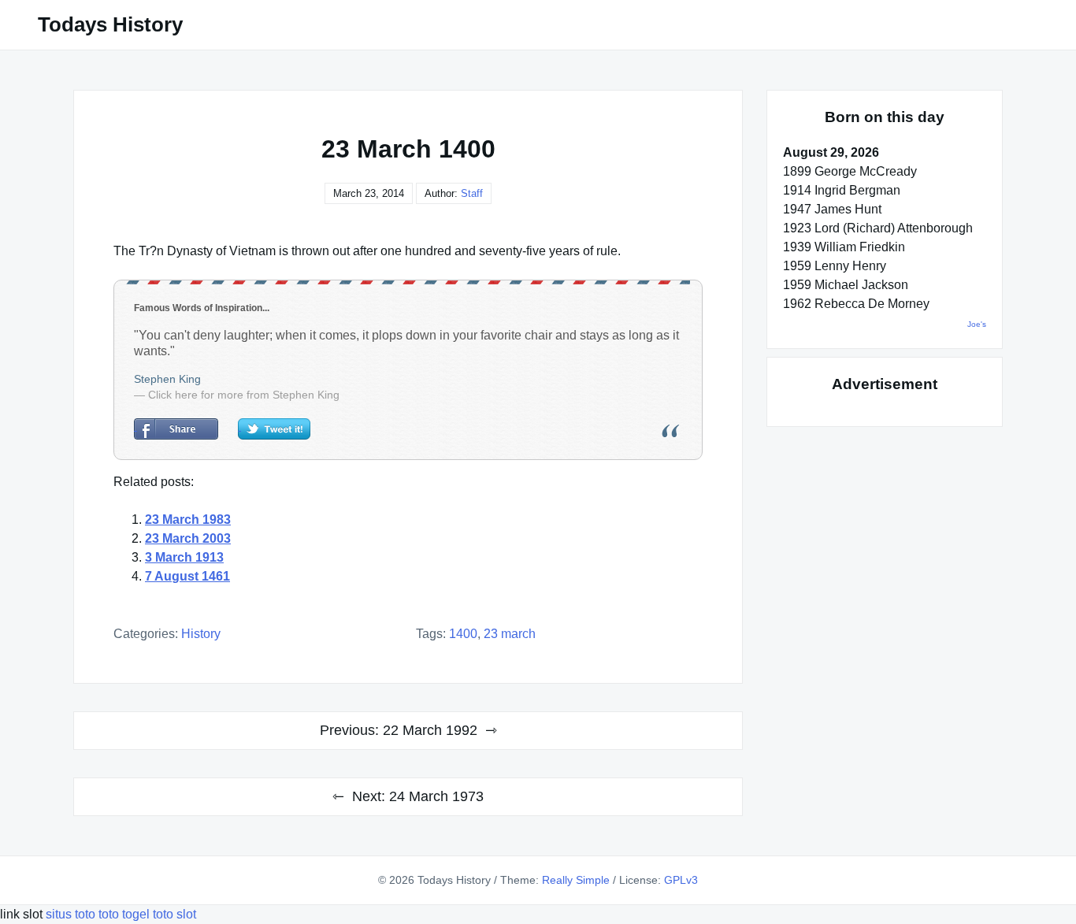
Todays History (110, 24)
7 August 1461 (187, 576)
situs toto (72, 914)
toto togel (124, 914)
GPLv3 (681, 880)
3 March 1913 (184, 557)
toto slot (174, 914)
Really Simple (576, 880)
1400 (463, 633)
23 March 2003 (188, 538)
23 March (510, 633)
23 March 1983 (188, 519)
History (201, 633)
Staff (472, 193)
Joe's (976, 324)
